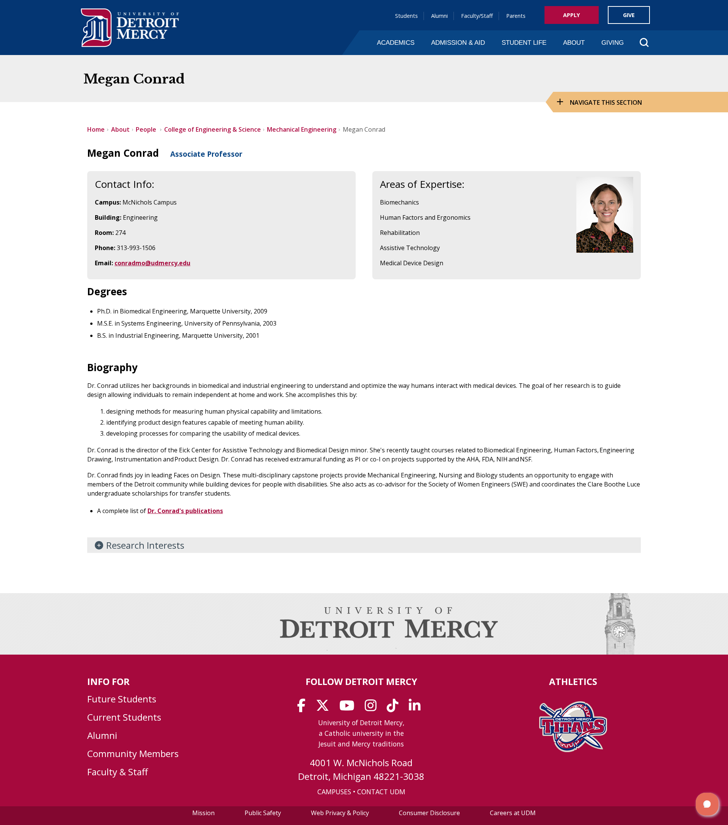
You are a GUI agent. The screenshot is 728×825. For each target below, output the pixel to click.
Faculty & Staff (117, 771)
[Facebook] (304, 708)
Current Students (124, 717)
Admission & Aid (458, 42)
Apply (571, 15)
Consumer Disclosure (429, 813)
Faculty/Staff (477, 15)
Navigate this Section (606, 102)
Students (406, 15)
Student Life (524, 42)
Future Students (121, 699)
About (574, 42)
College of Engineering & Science (212, 129)
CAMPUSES (334, 791)
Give (629, 15)
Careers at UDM (513, 813)
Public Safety (263, 813)
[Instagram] (373, 708)
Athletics (573, 681)
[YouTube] (349, 708)
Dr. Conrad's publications (185, 511)
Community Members (133, 753)
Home (96, 129)
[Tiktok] (395, 708)
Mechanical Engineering (301, 129)
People (147, 129)
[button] (707, 804)
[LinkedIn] (417, 708)
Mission (203, 813)
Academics (395, 42)
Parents (516, 15)
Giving (612, 42)
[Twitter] (325, 708)
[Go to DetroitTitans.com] (573, 750)
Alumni (439, 15)
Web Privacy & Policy (340, 813)
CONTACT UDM (381, 791)
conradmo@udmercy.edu (152, 263)
